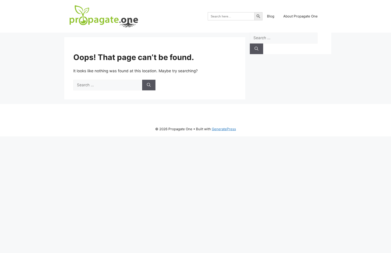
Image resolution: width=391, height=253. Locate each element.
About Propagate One (300, 16)
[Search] (148, 85)
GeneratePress (224, 129)
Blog (270, 16)
